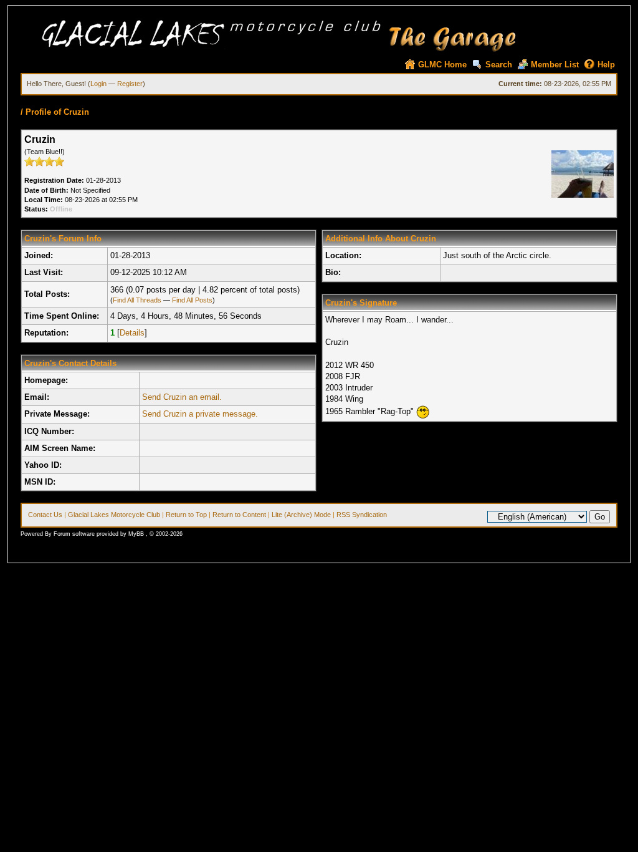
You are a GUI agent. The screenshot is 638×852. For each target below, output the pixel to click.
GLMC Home (442, 64)
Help (606, 64)
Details (132, 332)
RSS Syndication (361, 514)
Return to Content (239, 514)
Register (130, 83)
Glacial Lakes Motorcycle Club (114, 514)
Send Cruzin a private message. (200, 414)
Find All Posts (192, 300)
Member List (555, 64)
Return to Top (186, 514)
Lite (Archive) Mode (301, 514)
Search (498, 64)
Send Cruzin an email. (182, 397)
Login (98, 83)
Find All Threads (137, 300)
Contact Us (45, 514)
